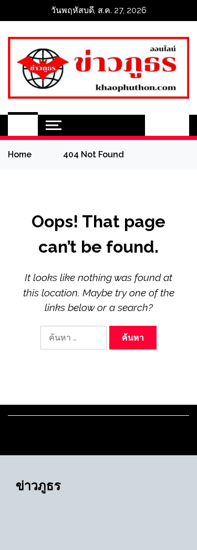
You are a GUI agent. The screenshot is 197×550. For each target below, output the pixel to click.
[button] (156, 125)
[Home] (23, 125)
